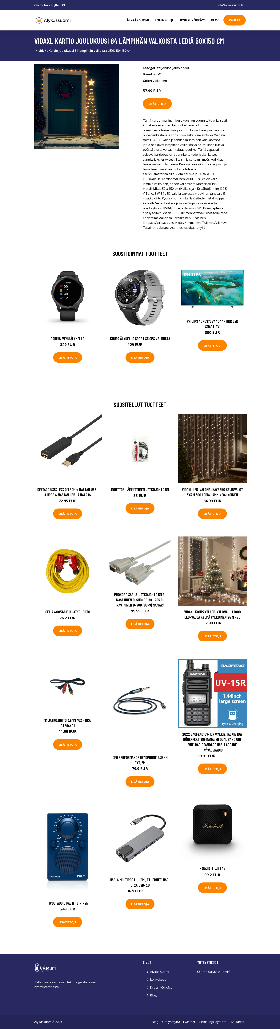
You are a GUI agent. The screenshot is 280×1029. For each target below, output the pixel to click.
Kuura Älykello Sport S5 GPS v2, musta (140, 338)
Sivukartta (237, 1022)
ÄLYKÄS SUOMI (138, 20)
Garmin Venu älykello (68, 338)
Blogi (216, 20)
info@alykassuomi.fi (230, 5)
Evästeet (189, 1022)
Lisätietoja (157, 104)
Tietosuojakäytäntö (212, 1022)
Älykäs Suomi (159, 972)
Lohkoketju (164, 20)
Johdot (166, 68)
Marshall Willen (212, 868)
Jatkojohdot (180, 68)
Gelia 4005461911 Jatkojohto (67, 611)
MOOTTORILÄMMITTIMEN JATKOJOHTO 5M (140, 489)
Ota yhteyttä (171, 1022)
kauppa (234, 20)
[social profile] (63, 5)
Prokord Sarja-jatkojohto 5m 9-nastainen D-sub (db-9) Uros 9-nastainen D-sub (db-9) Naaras (140, 599)
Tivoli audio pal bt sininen (67, 903)
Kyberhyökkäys (193, 20)
